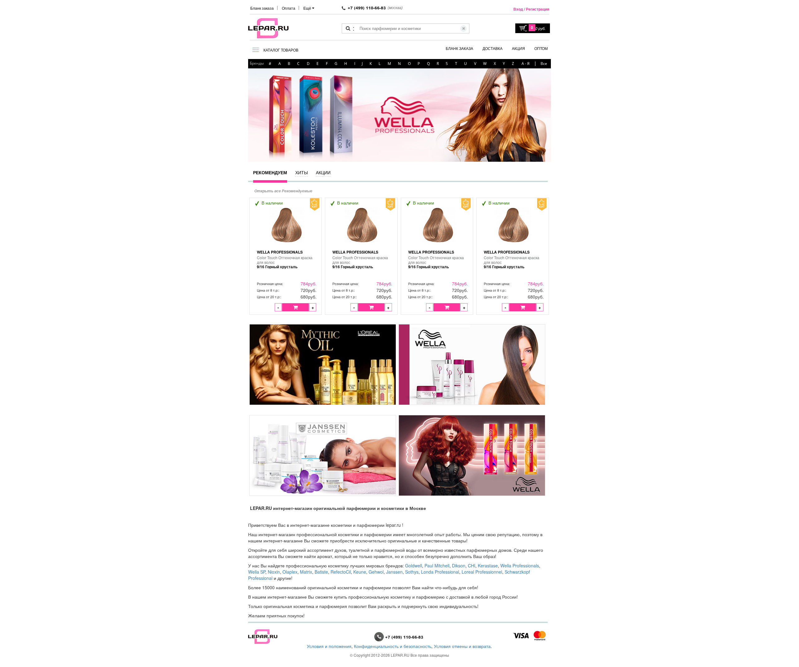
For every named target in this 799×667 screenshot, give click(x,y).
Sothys (412, 572)
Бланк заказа (262, 8)
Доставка (492, 48)
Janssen (394, 572)
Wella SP (256, 572)
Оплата (288, 8)
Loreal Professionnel (482, 572)
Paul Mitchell (436, 565)
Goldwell (413, 565)
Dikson (458, 565)
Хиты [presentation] (301, 172)
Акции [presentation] (323, 172)
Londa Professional (440, 572)
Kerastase (488, 565)
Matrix (306, 572)
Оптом (541, 48)
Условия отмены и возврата (462, 646)
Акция (518, 48)
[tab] (270, 175)
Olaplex (289, 572)
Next (540, 114)
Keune (359, 572)
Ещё (307, 8)
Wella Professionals (280, 252)
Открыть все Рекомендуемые (283, 191)
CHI (471, 565)
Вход (518, 9)
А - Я (526, 63)
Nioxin (274, 572)
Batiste (321, 572)
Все (544, 63)
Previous (254, 114)
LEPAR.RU (400, 655)
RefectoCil (341, 572)
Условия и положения (329, 646)
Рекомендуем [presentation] (270, 172)
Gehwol (376, 572)
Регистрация (537, 9)
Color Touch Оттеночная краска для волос (284, 262)
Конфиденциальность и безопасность (392, 646)
